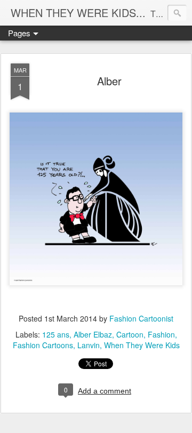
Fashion (161, 334)
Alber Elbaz (93, 334)
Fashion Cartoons (43, 345)
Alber (109, 81)
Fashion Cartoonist (141, 318)
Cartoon (129, 334)
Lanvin (88, 345)
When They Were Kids (142, 345)
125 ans (55, 334)
